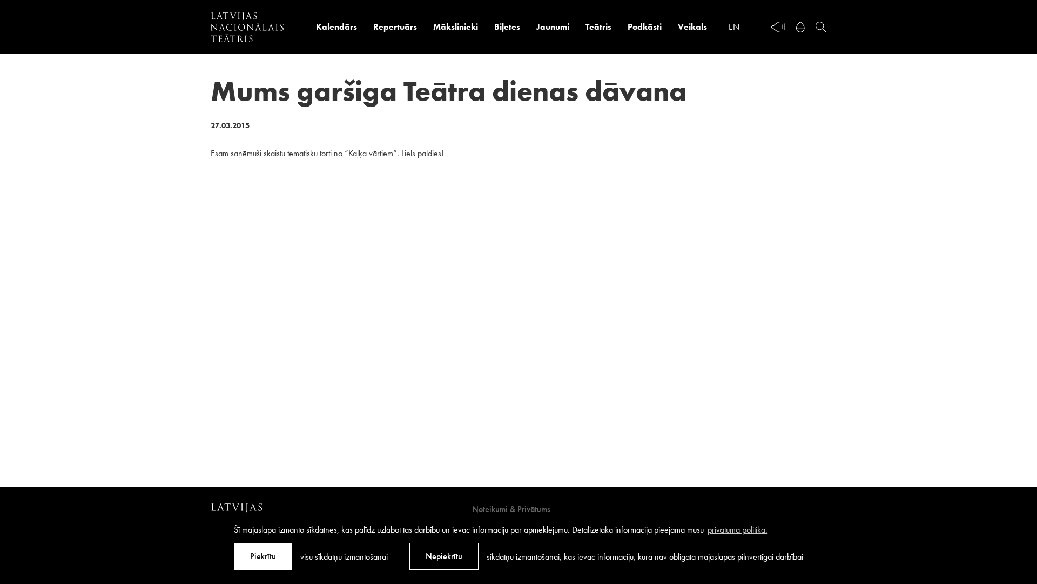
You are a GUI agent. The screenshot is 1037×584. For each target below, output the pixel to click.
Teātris (598, 26)
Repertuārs (395, 26)
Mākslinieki (455, 26)
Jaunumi (552, 26)
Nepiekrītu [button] (444, 556)
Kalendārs (336, 26)
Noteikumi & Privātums (511, 509)
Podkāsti (645, 26)
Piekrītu (263, 556)
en (734, 26)
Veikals (692, 26)
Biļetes (507, 26)
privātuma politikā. (737, 529)
